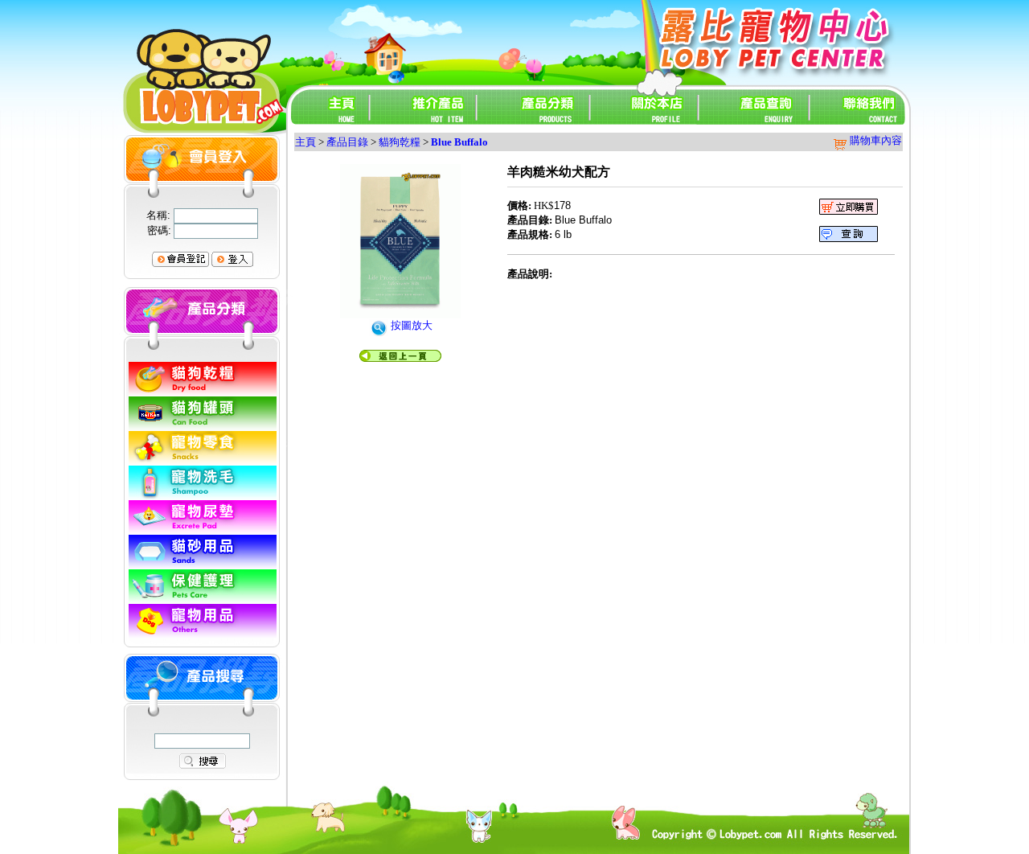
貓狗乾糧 (399, 142)
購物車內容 (874, 140)
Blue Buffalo (459, 142)
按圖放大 (410, 325)
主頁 (305, 142)
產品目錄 (347, 142)
